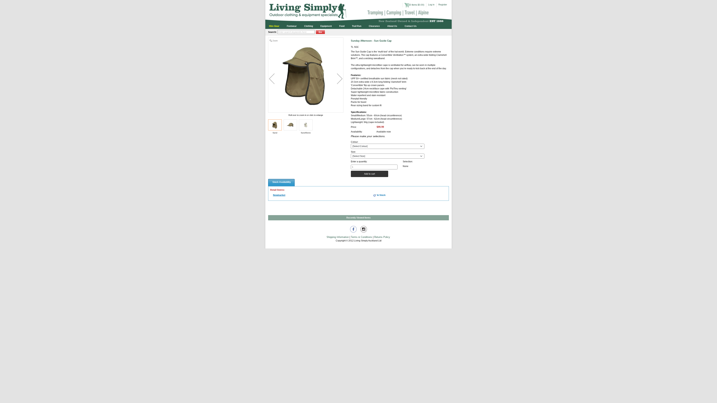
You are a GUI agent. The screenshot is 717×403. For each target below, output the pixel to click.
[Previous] (271, 78)
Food (341, 26)
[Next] (339, 78)
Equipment (326, 26)
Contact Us (411, 26)
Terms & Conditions (361, 237)
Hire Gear (274, 26)
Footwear (292, 26)
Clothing (308, 26)
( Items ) (416, 5)
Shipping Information (338, 237)
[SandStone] (305, 125)
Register (442, 4)
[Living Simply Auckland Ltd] (358, 11)
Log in (431, 4)
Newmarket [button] (279, 195)
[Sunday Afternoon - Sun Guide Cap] (290, 125)
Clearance (374, 26)
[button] (320, 32)
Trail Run (356, 26)
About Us (392, 26)
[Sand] (275, 125)
